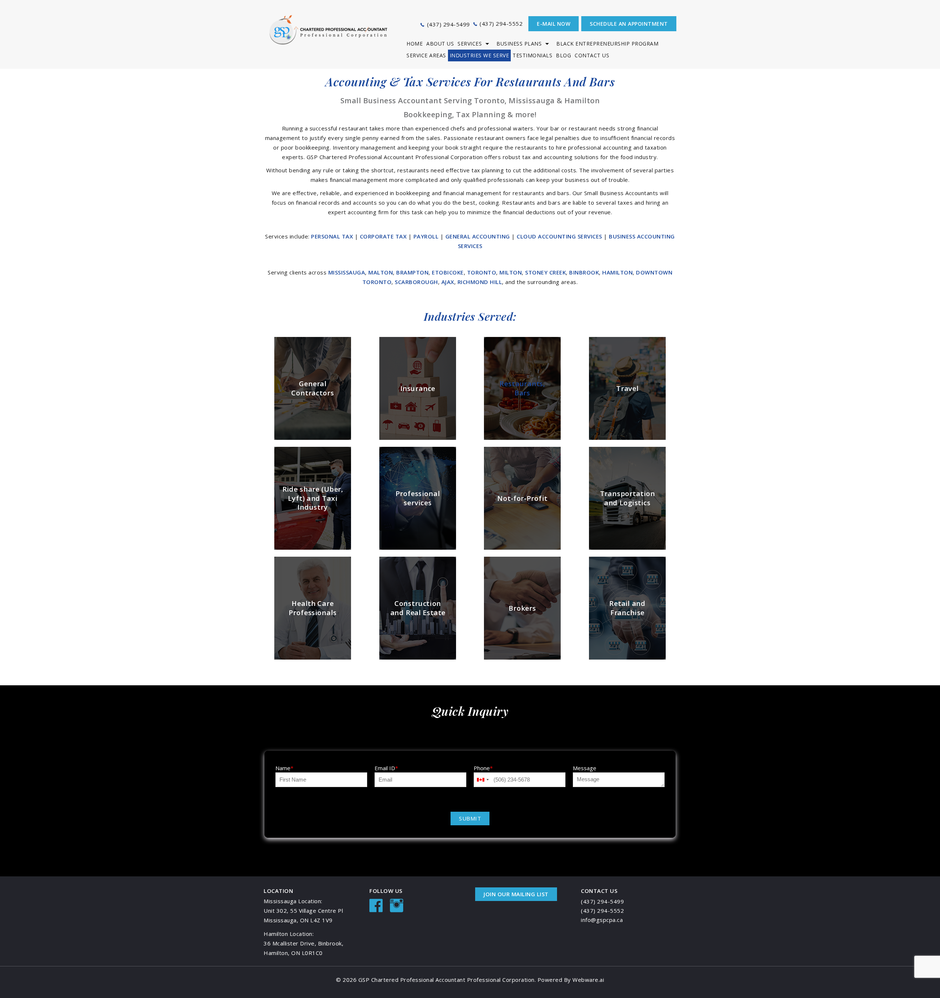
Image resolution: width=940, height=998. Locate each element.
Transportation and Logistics (627, 498)
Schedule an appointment (629, 23)
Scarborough (416, 282)
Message (584, 768)
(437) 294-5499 (448, 24)
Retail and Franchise (627, 608)
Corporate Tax (384, 236)
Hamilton (617, 272)
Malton (380, 272)
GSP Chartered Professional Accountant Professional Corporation (446, 979)
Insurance (417, 388)
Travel (627, 388)
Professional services (417, 498)
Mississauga (346, 272)
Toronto (481, 272)
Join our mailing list (516, 894)
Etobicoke (448, 272)
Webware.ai (588, 979)
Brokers (522, 607)
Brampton (412, 272)
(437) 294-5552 (501, 23)
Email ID (386, 768)
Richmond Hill (480, 282)
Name (284, 768)
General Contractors (312, 388)
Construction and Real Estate (417, 608)
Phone (483, 768)
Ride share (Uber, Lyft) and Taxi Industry (312, 497)
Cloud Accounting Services (560, 236)
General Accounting (478, 236)
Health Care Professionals (312, 608)
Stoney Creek (545, 272)
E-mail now (553, 23)
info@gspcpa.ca (602, 919)
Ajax (447, 282)
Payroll (426, 236)
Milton (510, 272)
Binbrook (584, 272)
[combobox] (482, 780)
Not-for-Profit (522, 498)
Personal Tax (333, 236)
